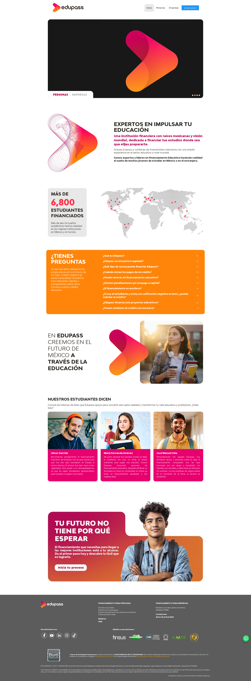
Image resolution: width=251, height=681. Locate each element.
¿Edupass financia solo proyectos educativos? (131, 302)
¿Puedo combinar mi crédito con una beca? (128, 308)
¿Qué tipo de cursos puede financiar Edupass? (130, 266)
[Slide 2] (195, 95)
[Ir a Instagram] (66, 636)
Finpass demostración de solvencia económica (117, 612)
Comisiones (161, 614)
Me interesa (67, 75)
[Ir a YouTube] (51, 636)
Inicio (149, 8)
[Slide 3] (197, 95)
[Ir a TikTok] (74, 636)
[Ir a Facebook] (44, 636)
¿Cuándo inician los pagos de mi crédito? (127, 272)
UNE (100, 621)
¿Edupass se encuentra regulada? (123, 261)
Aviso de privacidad (165, 617)
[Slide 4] (199, 95)
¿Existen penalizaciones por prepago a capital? (131, 283)
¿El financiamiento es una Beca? (122, 288)
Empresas (173, 8)
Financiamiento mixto (107, 614)
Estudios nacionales (106, 608)
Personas (160, 8)
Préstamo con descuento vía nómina (170, 608)
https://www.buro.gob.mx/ (104, 656)
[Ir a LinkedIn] (59, 636)
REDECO (102, 619)
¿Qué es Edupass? (114, 255)
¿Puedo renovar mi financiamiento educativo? (130, 277)
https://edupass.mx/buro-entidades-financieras (152, 656)
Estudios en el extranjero (108, 610)
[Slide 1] (192, 95)
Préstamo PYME (162, 610)
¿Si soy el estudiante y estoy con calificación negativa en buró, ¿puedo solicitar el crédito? (145, 295)
